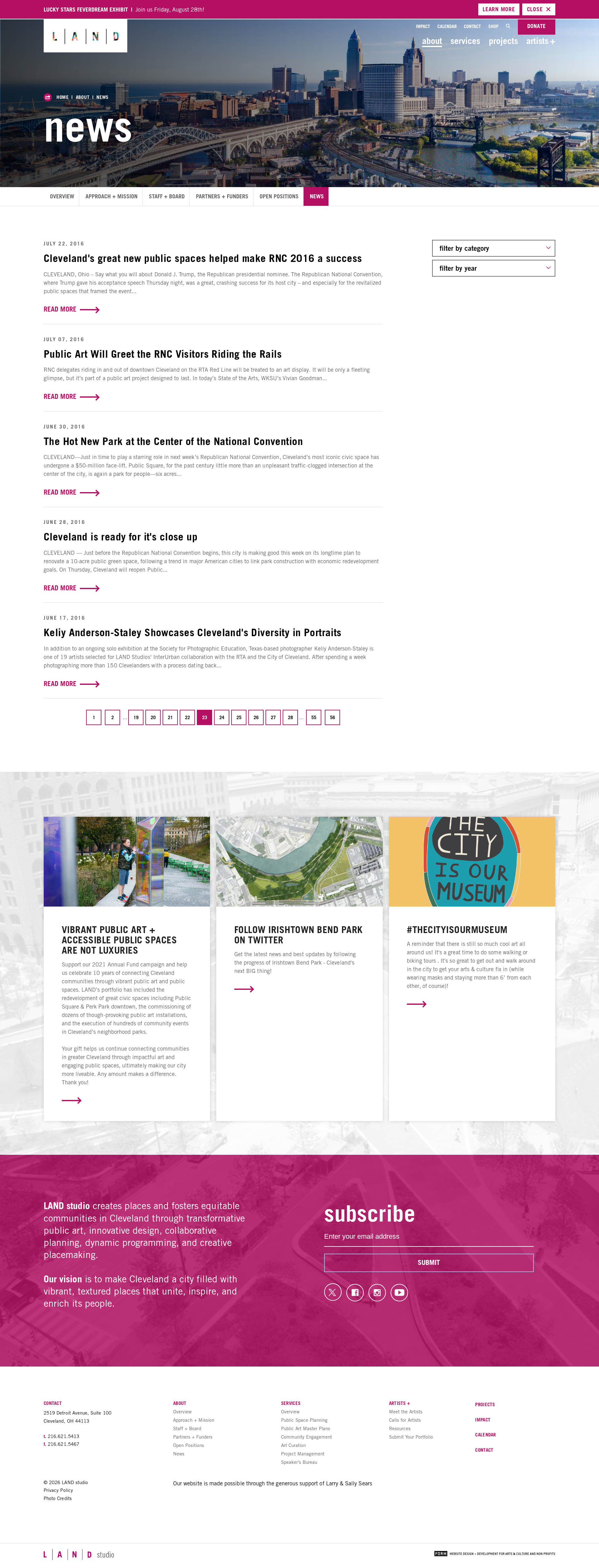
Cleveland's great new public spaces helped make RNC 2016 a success (203, 258)
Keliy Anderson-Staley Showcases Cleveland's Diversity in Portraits (193, 632)
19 (136, 717)
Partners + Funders (222, 196)
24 (221, 717)
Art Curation (293, 1445)
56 (332, 717)
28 (290, 717)
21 (170, 717)
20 (153, 717)
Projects (485, 1404)
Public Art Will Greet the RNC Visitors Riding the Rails (163, 354)
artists (540, 41)
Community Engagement (306, 1437)
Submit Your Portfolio (411, 1437)
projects (503, 41)
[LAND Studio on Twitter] (333, 1292)
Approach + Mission (111, 196)
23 (204, 717)
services (465, 41)
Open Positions (279, 196)
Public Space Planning (304, 1420)
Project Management (302, 1453)
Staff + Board (167, 196)
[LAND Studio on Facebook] (355, 1292)
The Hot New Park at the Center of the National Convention (173, 441)
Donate (536, 26)
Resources (400, 1428)
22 (187, 717)
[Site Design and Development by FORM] (494, 1554)
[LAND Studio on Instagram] (377, 1292)
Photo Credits (58, 1498)
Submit (429, 1262)
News (102, 97)
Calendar (447, 26)
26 (256, 717)
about (432, 41)
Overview (62, 196)
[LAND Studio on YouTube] (399, 1292)
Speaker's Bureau (299, 1462)
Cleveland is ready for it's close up (120, 536)
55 (313, 717)
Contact (472, 26)
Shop (493, 26)
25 (238, 717)
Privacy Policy (58, 1490)
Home (62, 97)
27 (273, 717)
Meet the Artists (405, 1411)
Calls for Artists (405, 1420)
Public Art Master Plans (305, 1428)
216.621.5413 (63, 1436)
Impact (423, 26)
